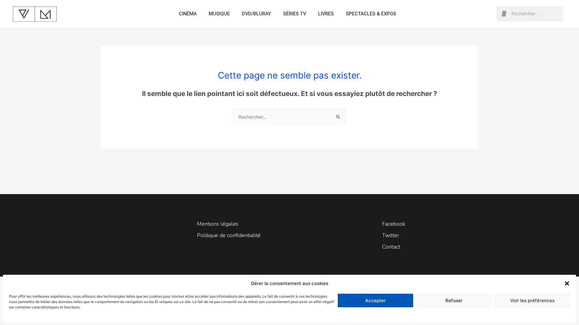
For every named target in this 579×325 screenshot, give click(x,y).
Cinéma (188, 14)
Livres (326, 14)
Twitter (390, 235)
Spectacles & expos (371, 14)
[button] (567, 283)
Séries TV (294, 14)
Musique (219, 14)
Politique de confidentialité (229, 235)
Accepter (375, 300)
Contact (391, 246)
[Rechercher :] (289, 117)
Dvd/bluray (256, 14)
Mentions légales (217, 224)
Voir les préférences (532, 300)
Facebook (393, 224)
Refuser (454, 300)
